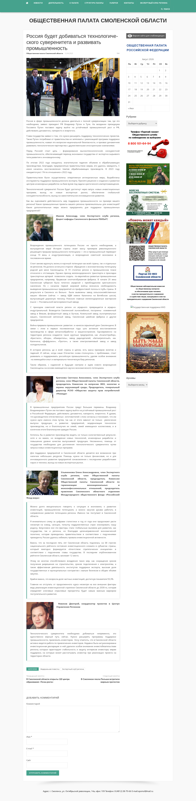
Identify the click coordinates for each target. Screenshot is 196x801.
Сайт (28, 760)
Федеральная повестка (49, 669)
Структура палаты (94, 3)
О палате (74, 3)
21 (154, 89)
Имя (29, 736)
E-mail (30, 748)
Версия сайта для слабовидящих (148, 35)
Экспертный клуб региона (153, 3)
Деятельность (56, 3)
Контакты (129, 3)
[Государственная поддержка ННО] (148, 307)
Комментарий (33, 703)
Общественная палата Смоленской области (98, 20)
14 (154, 83)
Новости (38, 3)
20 (148, 89)
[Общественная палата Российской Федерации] (148, 47)
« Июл (131, 108)
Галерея (114, 3)
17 (129, 89)
